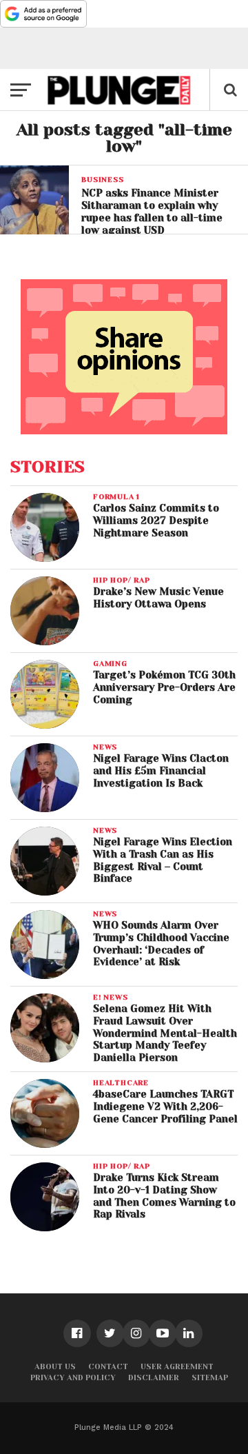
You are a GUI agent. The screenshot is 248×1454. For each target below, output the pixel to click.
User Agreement (177, 1366)
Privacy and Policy (73, 1377)
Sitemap (210, 1377)
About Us (55, 1366)
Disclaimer (153, 1377)
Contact (108, 1366)
